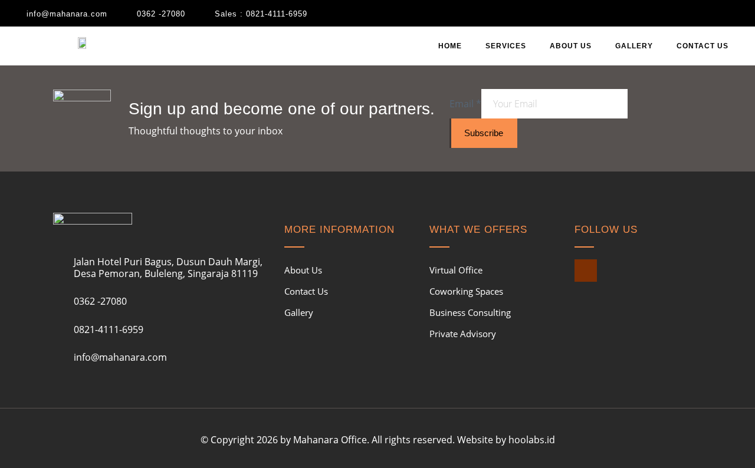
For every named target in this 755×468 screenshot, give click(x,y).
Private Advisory (462, 334)
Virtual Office (455, 270)
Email (465, 103)
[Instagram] (586, 270)
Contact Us (702, 46)
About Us (571, 46)
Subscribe (483, 133)
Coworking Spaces (466, 291)
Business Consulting (470, 312)
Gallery (634, 46)
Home (450, 46)
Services (505, 46)
